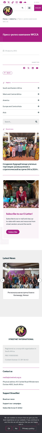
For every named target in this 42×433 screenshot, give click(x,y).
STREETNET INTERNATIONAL (21, 339)
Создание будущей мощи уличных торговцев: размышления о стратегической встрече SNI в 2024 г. (20, 167)
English (38, 8)
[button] (22, 8)
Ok (9, 428)
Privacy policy (28, 428)
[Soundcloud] (25, 2)
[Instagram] (16, 2)
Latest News (9, 258)
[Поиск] (36, 121)
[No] (38, 424)
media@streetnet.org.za (12, 377)
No (16, 428)
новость (12, 19)
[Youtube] (21, 2)
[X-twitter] (8, 2)
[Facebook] (4, 2)
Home (5, 19)
